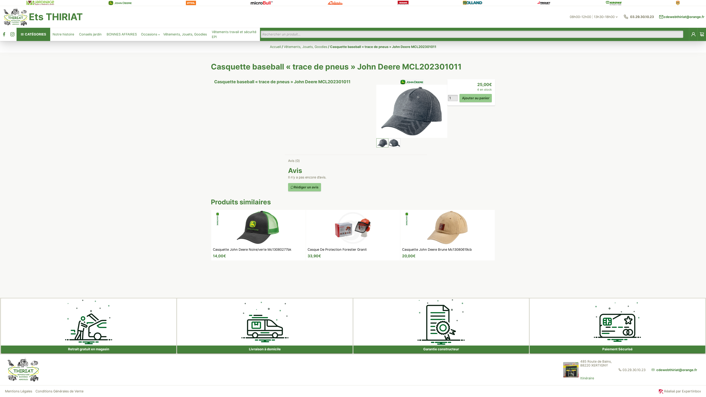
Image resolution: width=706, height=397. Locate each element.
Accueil (275, 47)
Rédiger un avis (306, 187)
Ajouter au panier (475, 98)
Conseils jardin (90, 34)
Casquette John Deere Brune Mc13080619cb (437, 249)
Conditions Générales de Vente (59, 391)
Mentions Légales (18, 391)
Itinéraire (587, 378)
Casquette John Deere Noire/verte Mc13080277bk (252, 249)
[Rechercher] (686, 34)
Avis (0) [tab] (294, 161)
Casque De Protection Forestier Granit (337, 249)
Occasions (149, 34)
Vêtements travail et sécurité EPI (234, 34)
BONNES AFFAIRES (122, 34)
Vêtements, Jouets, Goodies (185, 34)
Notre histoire (63, 34)
